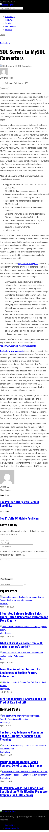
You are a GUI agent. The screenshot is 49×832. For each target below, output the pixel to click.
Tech (2, 659)
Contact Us (10, 825)
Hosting (8, 23)
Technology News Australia (12, 351)
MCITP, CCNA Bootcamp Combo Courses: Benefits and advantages (21, 763)
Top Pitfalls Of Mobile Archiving (19, 518)
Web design (10, 26)
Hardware (9, 20)
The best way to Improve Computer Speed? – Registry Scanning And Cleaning (21, 735)
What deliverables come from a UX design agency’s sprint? (21, 645)
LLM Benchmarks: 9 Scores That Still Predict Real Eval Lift (23, 700)
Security (8, 29)
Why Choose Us (12, 828)
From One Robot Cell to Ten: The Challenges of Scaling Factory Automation (20, 672)
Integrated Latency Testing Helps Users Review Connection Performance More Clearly (24, 617)
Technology (10, 16)
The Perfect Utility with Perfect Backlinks (19, 504)
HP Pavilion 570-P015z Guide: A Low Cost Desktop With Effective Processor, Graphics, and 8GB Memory (24, 791)
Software (4, 603)
